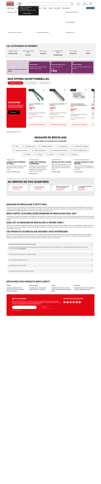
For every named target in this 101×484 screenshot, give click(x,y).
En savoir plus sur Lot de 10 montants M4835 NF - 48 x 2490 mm (58, 108)
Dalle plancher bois (33, 287)
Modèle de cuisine (12, 53)
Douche (88, 53)
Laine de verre (13, 291)
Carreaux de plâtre (33, 289)
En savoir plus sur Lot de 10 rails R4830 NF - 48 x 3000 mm (37, 108)
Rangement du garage (85, 289)
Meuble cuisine (59, 289)
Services (51, 8)
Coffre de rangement (89, 287)
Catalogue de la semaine (15, 83)
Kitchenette (54, 287)
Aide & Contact (66, 8)
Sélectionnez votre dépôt (36, 124)
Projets (45, 8)
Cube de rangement (79, 287)
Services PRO (90, 8)
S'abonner (44, 307)
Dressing (77, 289)
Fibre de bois (16, 289)
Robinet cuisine (61, 287)
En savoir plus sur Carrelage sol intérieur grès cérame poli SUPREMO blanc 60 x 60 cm (79, 108)
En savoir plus (36, 21)
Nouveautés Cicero (44, 83)
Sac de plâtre (42, 289)
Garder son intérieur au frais (13, 171)
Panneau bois (42, 287)
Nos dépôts (57, 8)
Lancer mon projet (78, 171)
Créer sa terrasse (33, 173)
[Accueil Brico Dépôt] (10, 4)
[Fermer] (37, 7)
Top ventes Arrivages (31, 83)
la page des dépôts (22, 248)
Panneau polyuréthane (12, 287)
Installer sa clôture (56, 171)
